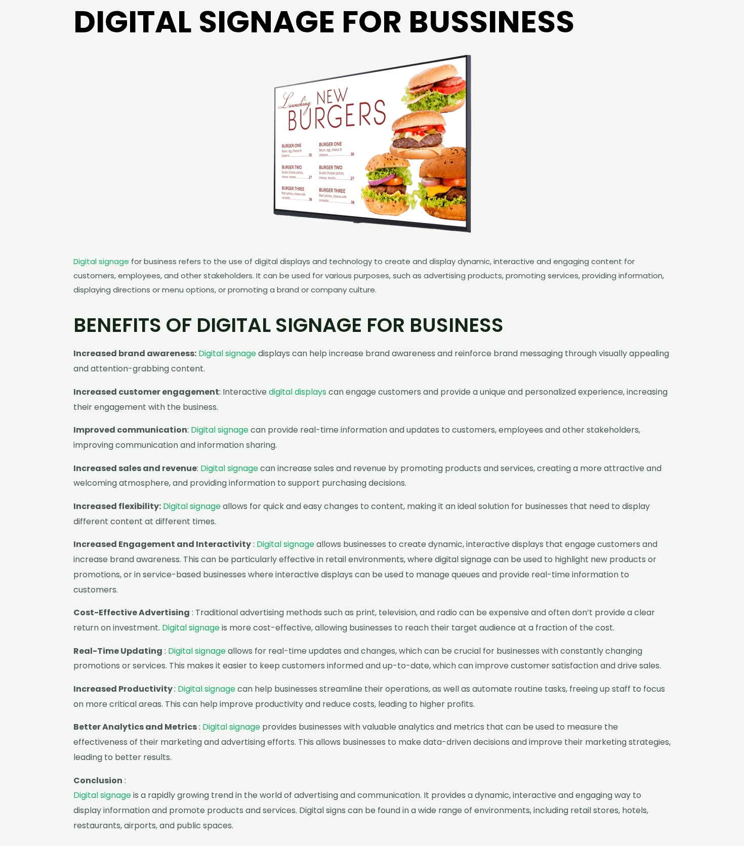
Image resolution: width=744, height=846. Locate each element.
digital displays (297, 392)
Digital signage (101, 261)
